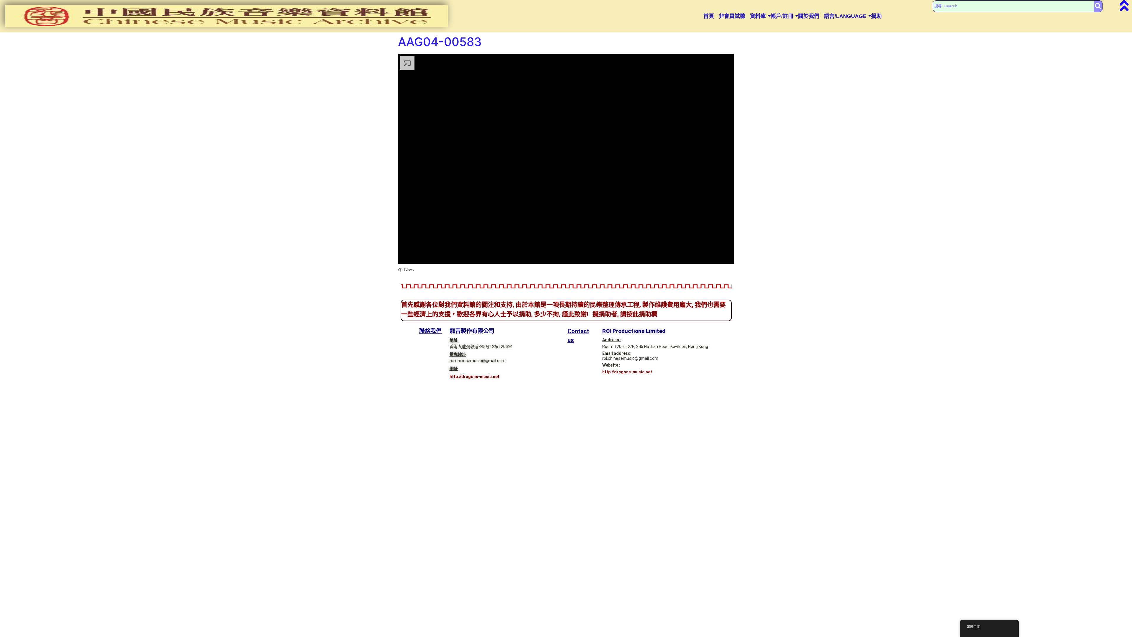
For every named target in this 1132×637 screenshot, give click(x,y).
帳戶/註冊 (782, 16)
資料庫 (758, 16)
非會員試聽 (732, 16)
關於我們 (808, 16)
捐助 (876, 16)
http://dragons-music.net (474, 376)
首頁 (708, 16)
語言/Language (845, 16)
